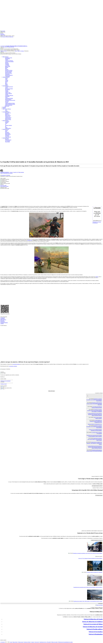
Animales (2, 323)
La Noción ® (2, 642)
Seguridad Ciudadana (4, 322)
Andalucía (4, 77)
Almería (96, 276)
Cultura (6, 110)
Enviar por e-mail (3, 185)
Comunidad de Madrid (9, 98)
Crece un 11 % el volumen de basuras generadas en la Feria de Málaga (95, 430)
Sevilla (6, 84)
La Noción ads (95, 222)
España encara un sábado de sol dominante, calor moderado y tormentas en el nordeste (94, 443)
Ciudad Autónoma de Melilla (10, 104)
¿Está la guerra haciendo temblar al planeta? (98, 418)
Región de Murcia (8, 99)
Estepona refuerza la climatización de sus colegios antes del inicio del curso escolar (95, 425)
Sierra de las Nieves (8, 73)
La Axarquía (7, 65)
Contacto (32, 642)
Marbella (6, 67)
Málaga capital (7, 66)
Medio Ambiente (3, 319)
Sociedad (4, 129)
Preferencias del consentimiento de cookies (65, 642)
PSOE (6, 127)
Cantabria (6, 91)
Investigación (7, 133)
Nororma (6, 69)
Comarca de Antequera (9, 60)
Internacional (7, 106)
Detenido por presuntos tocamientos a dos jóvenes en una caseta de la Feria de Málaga (94, 399)
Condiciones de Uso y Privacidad (45, 642)
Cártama (6, 59)
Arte (6, 109)
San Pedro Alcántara (8, 71)
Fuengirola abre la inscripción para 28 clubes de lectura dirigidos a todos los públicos (94, 436)
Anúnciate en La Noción (97, 221)
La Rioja (6, 102)
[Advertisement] (32, 7)
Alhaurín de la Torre (8, 57)
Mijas (6, 68)
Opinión (4, 137)
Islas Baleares (7, 89)
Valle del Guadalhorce (9, 75)
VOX (6, 123)
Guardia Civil (7, 116)
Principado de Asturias (9, 88)
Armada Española (8, 117)
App (6, 46)
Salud (6, 131)
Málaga (4, 56)
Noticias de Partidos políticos (95, 629)
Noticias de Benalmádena (96, 634)
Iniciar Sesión (2, 34)
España (4, 85)
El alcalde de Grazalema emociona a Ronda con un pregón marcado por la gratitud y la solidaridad (94, 410)
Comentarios (8, 175)
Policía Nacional (8, 115)
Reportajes (7, 138)
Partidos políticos (8, 128)
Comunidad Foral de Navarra (10, 100)
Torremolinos (7, 74)
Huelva (6, 81)
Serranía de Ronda (8, 72)
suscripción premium (16, 364)
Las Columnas (7, 140)
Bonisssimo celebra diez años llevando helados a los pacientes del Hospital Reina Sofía (94, 403)
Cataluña (6, 94)
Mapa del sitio (15, 642)
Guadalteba (7, 64)
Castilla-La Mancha (8, 93)
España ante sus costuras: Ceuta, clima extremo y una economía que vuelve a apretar (95, 439)
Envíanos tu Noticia (27, 642)
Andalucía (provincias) (9, 86)
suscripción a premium (13, 366)
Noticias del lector (8, 139)
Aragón (6, 87)
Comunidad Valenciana (9, 95)
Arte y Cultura (5, 108)
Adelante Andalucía (8, 125)
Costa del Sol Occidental (9, 61)
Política (4, 120)
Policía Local (7, 114)
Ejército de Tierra (8, 119)
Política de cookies (54, 642)
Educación (7, 132)
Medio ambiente (8, 134)
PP (5, 126)
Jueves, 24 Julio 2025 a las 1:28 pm (6, 173)
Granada (6, 80)
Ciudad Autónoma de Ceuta (10, 103)
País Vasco (7, 101)
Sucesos (6, 130)
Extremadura (7, 96)
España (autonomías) (8, 105)
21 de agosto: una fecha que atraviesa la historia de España (97, 407)
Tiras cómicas (7, 141)
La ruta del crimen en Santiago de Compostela (94, 572)
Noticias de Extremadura (96, 631)
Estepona (6, 62)
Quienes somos (20, 642)
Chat (1, 46)
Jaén (6, 82)
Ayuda (11, 642)
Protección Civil (8, 112)
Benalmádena (7, 58)
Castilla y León (7, 92)
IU (5, 124)
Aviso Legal (37, 642)
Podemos (6, 122)
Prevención (2, 320)
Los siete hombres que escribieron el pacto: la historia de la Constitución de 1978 (96, 421)
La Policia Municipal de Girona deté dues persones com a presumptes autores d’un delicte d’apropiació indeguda (95, 414)
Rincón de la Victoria (8, 70)
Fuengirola (7, 63)
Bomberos (7, 113)
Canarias (6, 90)
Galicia (6, 97)
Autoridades (2, 318)
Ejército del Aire (8, 118)
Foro (4, 46)
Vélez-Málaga (7, 76)
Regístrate (2, 33)
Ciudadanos (7, 121)
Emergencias (2, 321)
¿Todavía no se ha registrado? (5, 380)
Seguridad (4, 111)
